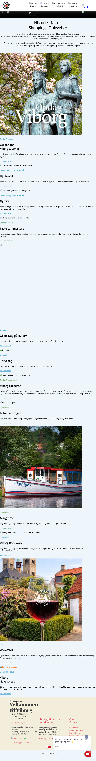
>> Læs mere (5, 161)
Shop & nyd (73, 6)
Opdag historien (58, 6)
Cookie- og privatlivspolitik (21, 742)
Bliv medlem (74, 728)
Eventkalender (74, 733)
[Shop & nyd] (73, 4)
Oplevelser (44, 6)
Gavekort (33, 15)
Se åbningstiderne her (46, 738)
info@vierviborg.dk (18, 723)
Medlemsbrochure (76, 730)
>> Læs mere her (7, 241)
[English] (85, 7)
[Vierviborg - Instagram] (29, 738)
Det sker (33, 6)
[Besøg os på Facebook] (16, 738)
